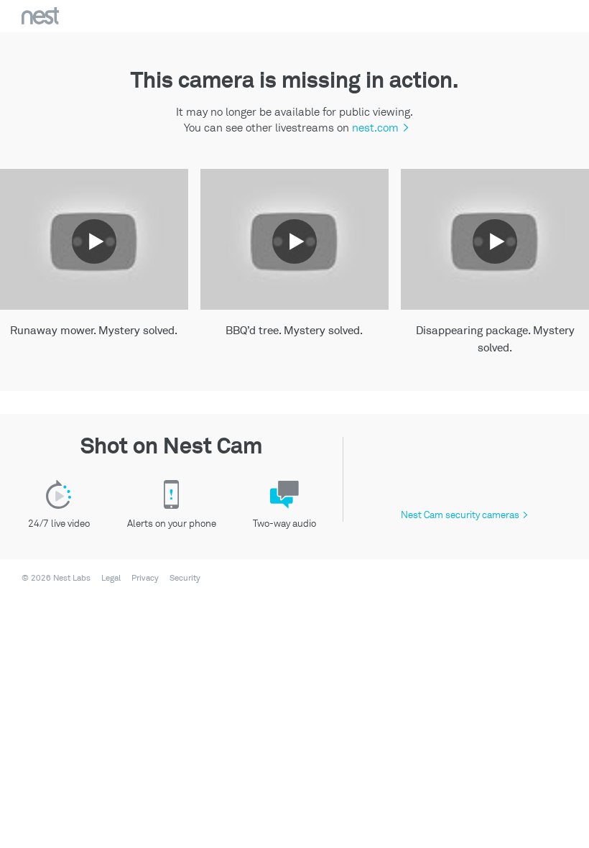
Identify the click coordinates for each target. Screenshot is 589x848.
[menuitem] (107, 578)
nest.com (378, 128)
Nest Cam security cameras (464, 515)
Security (185, 578)
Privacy (145, 578)
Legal (111, 578)
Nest (40, 15)
